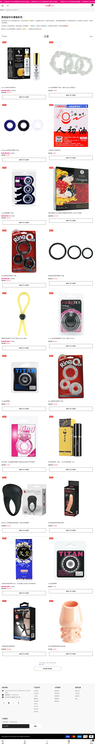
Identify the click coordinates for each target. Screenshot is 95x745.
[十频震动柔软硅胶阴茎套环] (24, 621)
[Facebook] (4, 703)
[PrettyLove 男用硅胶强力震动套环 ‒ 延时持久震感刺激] (24, 498)
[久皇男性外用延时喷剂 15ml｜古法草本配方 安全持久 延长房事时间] (24, 559)
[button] (45, 36)
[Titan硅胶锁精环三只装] (24, 188)
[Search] (8, 6)
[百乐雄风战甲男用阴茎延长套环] (71, 498)
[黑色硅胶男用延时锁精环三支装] (71, 251)
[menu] (2, 6)
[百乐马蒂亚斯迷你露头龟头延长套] (71, 621)
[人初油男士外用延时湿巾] (71, 125)
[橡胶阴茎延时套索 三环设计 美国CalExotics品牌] (24, 314)
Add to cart (24, 97)
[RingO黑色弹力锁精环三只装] (24, 251)
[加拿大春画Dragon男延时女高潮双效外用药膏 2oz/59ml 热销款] (71, 188)
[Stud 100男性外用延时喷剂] (24, 63)
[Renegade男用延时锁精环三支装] (24, 125)
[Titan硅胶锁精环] (24, 376)
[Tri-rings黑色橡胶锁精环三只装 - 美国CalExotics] (71, 314)
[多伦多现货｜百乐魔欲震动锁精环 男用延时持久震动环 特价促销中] (24, 437)
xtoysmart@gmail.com (13, 697)
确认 (35, 726)
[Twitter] (13, 703)
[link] (2, 742)
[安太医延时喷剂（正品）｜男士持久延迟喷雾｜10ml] (71, 437)
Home (2, 10)
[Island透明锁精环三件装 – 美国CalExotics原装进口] (71, 63)
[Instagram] (8, 703)
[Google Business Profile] (18, 703)
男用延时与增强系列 (12, 10)
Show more (47, 669)
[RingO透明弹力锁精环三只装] (71, 376)
